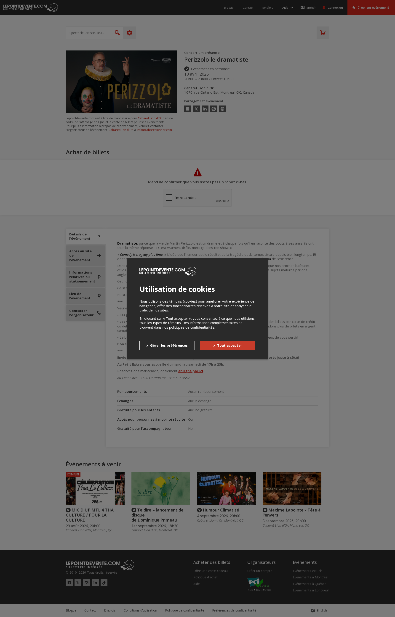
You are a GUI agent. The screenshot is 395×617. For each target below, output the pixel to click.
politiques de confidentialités (191, 327)
